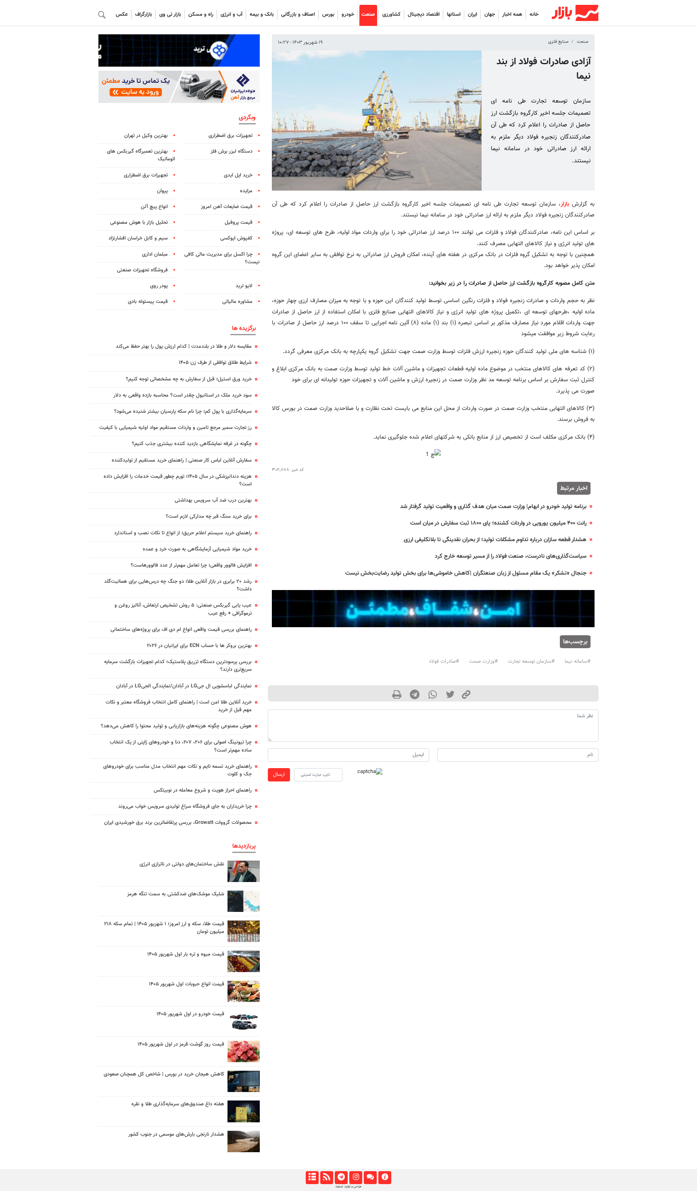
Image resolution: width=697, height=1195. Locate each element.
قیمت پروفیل (239, 222)
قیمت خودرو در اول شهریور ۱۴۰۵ (190, 1014)
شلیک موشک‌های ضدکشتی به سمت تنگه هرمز (175, 894)
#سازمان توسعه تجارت (531, 661)
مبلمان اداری (155, 254)
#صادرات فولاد (444, 661)
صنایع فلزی (558, 41)
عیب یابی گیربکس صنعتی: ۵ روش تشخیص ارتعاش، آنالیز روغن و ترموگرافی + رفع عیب (183, 609)
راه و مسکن (200, 15)
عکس (122, 15)
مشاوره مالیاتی (237, 302)
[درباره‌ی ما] (385, 1177)
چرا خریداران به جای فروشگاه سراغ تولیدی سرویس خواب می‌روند (185, 806)
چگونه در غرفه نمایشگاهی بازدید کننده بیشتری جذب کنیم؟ (192, 444)
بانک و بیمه (262, 15)
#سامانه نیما (578, 661)
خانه (534, 15)
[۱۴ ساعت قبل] (243, 1111)
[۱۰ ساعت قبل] (243, 1081)
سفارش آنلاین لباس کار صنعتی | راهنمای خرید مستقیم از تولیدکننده (182, 460)
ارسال (279, 775)
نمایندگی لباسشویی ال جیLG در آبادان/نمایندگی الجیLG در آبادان (184, 686)
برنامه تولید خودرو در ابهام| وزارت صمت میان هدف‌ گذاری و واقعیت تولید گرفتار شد (493, 506)
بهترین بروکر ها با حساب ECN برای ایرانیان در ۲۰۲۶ (199, 646)
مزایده (246, 191)
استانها (454, 15)
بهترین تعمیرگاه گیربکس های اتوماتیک (141, 155)
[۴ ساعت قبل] (243, 871)
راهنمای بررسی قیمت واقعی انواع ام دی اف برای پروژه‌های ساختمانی (181, 630)
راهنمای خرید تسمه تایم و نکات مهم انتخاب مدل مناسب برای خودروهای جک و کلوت (177, 770)
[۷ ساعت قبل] (243, 931)
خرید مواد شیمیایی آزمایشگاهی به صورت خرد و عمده (197, 549)
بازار (565, 204)
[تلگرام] (341, 1177)
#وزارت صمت (483, 661)
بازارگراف (143, 15)
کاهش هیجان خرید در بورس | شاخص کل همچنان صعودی (164, 1074)
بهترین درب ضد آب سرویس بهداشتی (213, 500)
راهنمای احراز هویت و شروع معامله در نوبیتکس (203, 790)
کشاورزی (391, 15)
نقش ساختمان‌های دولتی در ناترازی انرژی (182, 864)
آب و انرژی (231, 15)
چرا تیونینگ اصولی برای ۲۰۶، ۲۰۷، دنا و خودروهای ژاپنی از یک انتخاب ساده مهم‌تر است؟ (181, 746)
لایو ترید (244, 286)
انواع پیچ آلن (154, 207)
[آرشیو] (312, 1177)
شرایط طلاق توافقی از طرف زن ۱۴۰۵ (215, 363)
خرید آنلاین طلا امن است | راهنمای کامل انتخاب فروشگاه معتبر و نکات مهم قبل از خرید (179, 706)
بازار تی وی (170, 15)
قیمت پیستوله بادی (148, 302)
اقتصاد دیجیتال (424, 15)
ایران (472, 15)
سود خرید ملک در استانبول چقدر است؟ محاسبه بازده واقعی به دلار (182, 395)
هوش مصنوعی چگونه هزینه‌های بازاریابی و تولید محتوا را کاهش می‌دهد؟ (176, 726)
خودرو (348, 15)
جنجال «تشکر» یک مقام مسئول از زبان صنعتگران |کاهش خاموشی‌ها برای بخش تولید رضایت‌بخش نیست (465, 573)
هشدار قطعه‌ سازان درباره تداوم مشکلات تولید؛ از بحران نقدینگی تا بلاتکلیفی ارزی (495, 539)
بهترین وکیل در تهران (146, 136)
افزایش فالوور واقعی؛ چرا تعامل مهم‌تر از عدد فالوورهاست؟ (191, 565)
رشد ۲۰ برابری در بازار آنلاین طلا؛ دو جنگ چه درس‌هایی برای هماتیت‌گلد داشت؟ (178, 585)
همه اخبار (512, 15)
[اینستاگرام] (356, 1177)
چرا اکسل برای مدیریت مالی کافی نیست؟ (222, 258)
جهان (489, 15)
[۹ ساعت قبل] (243, 1141)
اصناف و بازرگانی (298, 15)
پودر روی (159, 286)
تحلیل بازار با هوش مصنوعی (139, 222)
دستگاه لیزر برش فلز (232, 151)
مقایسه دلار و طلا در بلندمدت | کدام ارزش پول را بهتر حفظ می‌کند (184, 346)
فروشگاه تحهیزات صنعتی (142, 270)
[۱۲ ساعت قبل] (243, 961)
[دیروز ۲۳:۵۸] (243, 901)
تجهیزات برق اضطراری (231, 136)
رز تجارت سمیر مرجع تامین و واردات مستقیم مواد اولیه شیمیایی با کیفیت (175, 428)
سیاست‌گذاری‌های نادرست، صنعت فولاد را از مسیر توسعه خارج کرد (510, 556)
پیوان (162, 191)
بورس (328, 15)
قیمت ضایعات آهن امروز (227, 207)
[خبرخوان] (326, 1177)
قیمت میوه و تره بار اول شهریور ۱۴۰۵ (185, 954)
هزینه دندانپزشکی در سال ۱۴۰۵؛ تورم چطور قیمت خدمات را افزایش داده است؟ (178, 480)
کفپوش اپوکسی (236, 238)
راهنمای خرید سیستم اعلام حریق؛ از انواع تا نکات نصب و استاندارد (183, 533)
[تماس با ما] (370, 1177)
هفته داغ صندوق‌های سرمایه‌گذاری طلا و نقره (177, 1104)
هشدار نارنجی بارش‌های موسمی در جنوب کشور (176, 1134)
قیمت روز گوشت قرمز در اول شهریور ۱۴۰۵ (181, 1044)
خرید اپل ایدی (238, 175)
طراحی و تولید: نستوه (348, 1186)
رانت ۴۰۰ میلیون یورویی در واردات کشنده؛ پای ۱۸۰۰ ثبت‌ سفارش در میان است (498, 523)
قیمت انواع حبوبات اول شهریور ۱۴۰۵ (186, 984)
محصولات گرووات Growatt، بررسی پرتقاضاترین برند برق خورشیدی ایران (178, 823)
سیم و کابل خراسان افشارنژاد (138, 238)
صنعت (368, 15)
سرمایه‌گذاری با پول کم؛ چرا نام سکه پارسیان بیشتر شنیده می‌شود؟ (183, 411)
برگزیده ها (244, 328)
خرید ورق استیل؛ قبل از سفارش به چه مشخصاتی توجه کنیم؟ (189, 379)
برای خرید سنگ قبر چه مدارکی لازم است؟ (209, 516)
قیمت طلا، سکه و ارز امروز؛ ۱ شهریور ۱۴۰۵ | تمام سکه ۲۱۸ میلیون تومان (164, 928)
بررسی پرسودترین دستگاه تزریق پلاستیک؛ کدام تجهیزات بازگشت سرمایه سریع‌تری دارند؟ (178, 666)
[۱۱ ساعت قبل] (243, 991)
